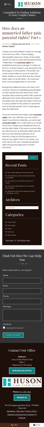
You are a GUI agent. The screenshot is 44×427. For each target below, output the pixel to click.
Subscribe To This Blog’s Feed (17, 241)
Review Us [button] (22, 397)
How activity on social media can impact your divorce (19, 182)
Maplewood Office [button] (22, 371)
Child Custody (11, 222)
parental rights (24, 62)
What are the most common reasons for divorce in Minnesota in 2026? (20, 192)
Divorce (9, 228)
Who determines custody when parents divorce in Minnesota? (20, 176)
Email (6, 286)
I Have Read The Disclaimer (15, 328)
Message (7, 306)
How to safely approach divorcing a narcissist (20, 172)
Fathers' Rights (8, 46)
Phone (6, 296)
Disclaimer (7, 324)
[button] (7, 4)
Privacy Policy (30, 411)
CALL (15, 425)
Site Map (20, 411)
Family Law (10, 232)
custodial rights (9, 123)
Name (5, 275)
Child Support (11, 225)
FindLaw (22, 418)
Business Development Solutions (21, 414)
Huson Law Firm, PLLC (21, 44)
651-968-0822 (25, 392)
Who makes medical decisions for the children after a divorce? (19, 187)
